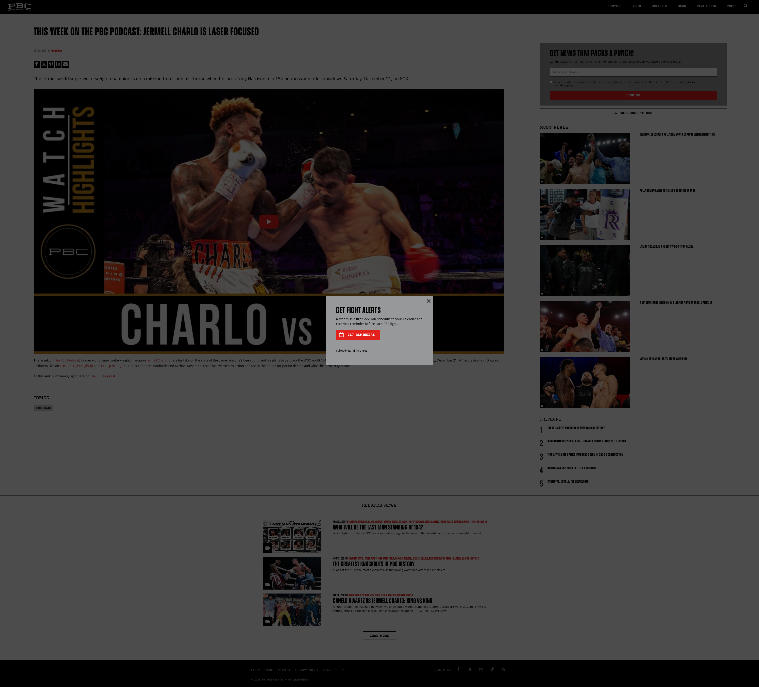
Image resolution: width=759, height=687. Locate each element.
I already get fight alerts (351, 350)
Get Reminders (360, 335)
